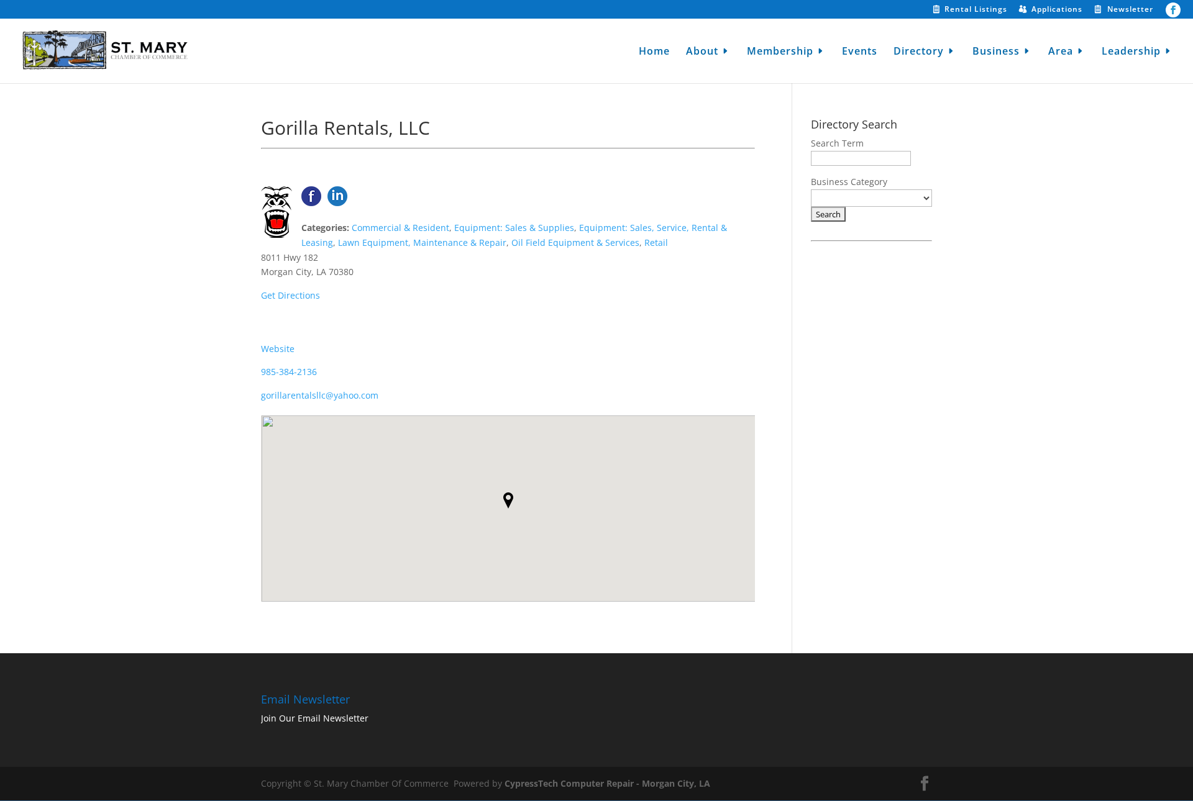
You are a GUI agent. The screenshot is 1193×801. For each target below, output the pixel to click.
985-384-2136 (289, 372)
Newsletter (1130, 10)
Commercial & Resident (400, 227)
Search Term (837, 143)
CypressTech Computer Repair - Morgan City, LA (607, 783)
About (702, 52)
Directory (919, 52)
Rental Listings (975, 10)
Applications (1056, 10)
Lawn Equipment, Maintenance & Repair (422, 242)
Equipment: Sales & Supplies (514, 227)
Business (996, 52)
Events (859, 52)
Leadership (1131, 52)
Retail (656, 242)
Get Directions (290, 295)
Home (654, 52)
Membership (780, 52)
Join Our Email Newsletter (314, 718)
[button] (508, 500)
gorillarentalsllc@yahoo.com (319, 395)
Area (1060, 52)
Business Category (849, 182)
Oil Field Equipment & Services (575, 242)
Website (278, 349)
